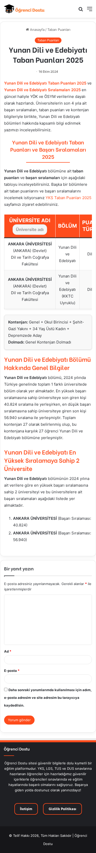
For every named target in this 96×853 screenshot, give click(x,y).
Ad (7, 651)
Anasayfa (37, 29)
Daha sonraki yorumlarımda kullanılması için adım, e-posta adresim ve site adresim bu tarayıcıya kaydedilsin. (48, 697)
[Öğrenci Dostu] (24, 9)
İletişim (26, 809)
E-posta (11, 671)
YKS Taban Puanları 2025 (68, 197)
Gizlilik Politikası (62, 809)
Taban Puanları (58, 29)
